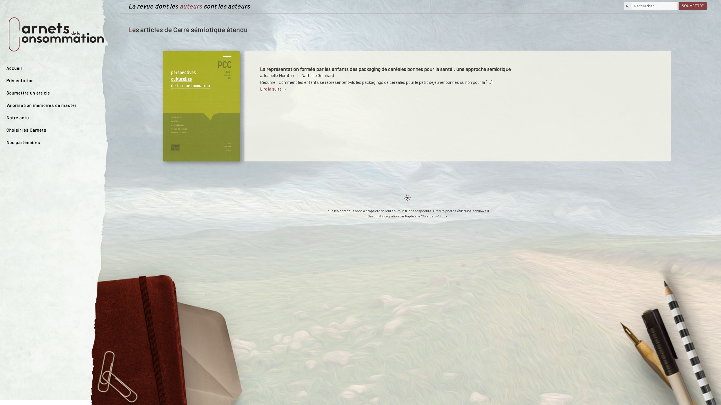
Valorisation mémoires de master (41, 105)
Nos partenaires (23, 142)
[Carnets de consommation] (56, 34)
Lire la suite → (273, 88)
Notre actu (17, 117)
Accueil (14, 68)
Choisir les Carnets (26, 129)
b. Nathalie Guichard (315, 75)
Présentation (20, 80)
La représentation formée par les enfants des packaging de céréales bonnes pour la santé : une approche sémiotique (385, 69)
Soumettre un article (28, 92)
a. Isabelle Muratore (277, 75)
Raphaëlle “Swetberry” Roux (426, 216)
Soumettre (693, 5)
